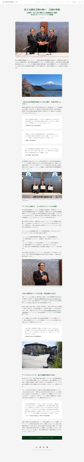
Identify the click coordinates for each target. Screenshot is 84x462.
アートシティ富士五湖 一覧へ (42, 437)
